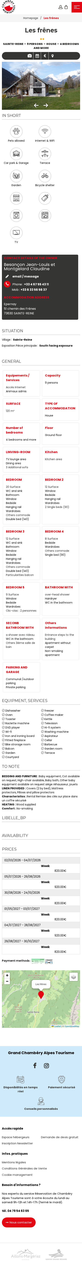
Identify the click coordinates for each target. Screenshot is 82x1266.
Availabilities (37, 56)
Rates (44, 56)
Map (52, 56)
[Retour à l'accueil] (8, 7)
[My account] (61, 7)
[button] (66, 7)
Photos (29, 56)
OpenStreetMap (71, 1026)
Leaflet (57, 1026)
